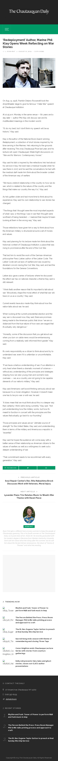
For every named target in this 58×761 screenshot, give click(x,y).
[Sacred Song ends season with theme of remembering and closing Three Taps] (8, 640)
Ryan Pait (11, 51)
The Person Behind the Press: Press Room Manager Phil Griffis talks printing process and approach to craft (34, 620)
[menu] (6, 29)
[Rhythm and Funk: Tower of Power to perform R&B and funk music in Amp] (8, 609)
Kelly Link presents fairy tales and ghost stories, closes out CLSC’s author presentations (33, 663)
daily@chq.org (11, 699)
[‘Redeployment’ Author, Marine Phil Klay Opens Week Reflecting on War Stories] (29, 73)
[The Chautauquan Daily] (29, 11)
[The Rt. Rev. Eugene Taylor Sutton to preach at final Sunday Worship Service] (8, 630)
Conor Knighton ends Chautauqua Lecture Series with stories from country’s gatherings (34, 650)
